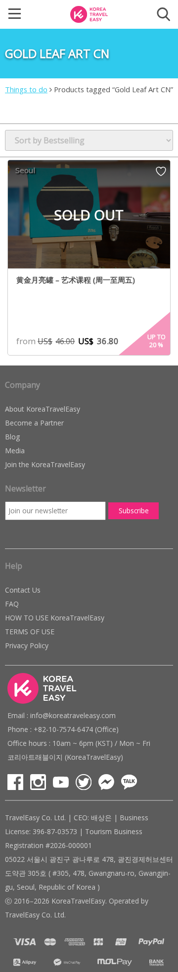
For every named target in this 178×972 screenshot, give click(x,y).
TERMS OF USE (29, 631)
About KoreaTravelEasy (42, 409)
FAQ (12, 603)
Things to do (26, 89)
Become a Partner (34, 422)
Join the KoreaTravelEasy (45, 464)
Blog (12, 436)
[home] (89, 13)
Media (15, 450)
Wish (161, 174)
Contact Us (23, 590)
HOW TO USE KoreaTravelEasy (54, 617)
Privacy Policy (26, 645)
